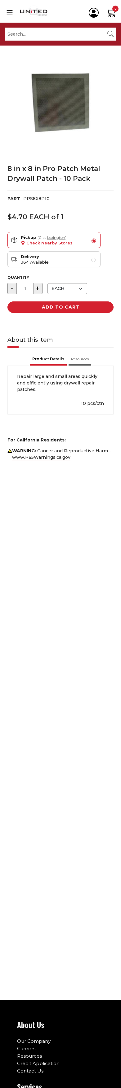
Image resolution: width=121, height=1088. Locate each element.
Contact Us (30, 1071)
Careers (26, 1048)
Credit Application (38, 1063)
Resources (29, 1056)
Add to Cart (60, 307)
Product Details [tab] (48, 359)
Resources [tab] (80, 359)
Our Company (34, 1041)
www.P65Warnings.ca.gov (41, 457)
